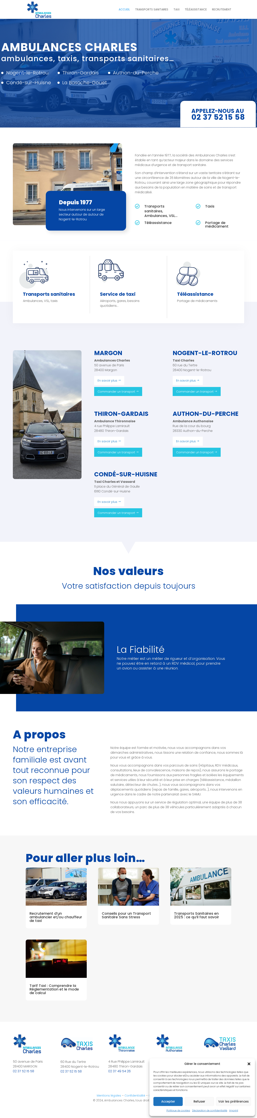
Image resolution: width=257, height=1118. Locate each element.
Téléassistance (196, 9)
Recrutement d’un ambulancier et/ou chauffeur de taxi (56, 917)
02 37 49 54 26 (119, 1071)
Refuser (199, 1101)
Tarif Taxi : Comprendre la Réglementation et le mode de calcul (54, 989)
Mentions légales (109, 1096)
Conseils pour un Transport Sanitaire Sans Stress (126, 915)
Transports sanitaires (151, 9)
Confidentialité (134, 1096)
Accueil (124, 9)
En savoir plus (107, 381)
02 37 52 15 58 (23, 1071)
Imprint (233, 1110)
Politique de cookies (178, 1110)
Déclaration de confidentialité (209, 1110)
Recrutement (221, 9)
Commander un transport (116, 392)
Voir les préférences (233, 1101)
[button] (249, 1064)
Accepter (168, 1101)
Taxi (176, 9)
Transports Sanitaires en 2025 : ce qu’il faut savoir (196, 915)
